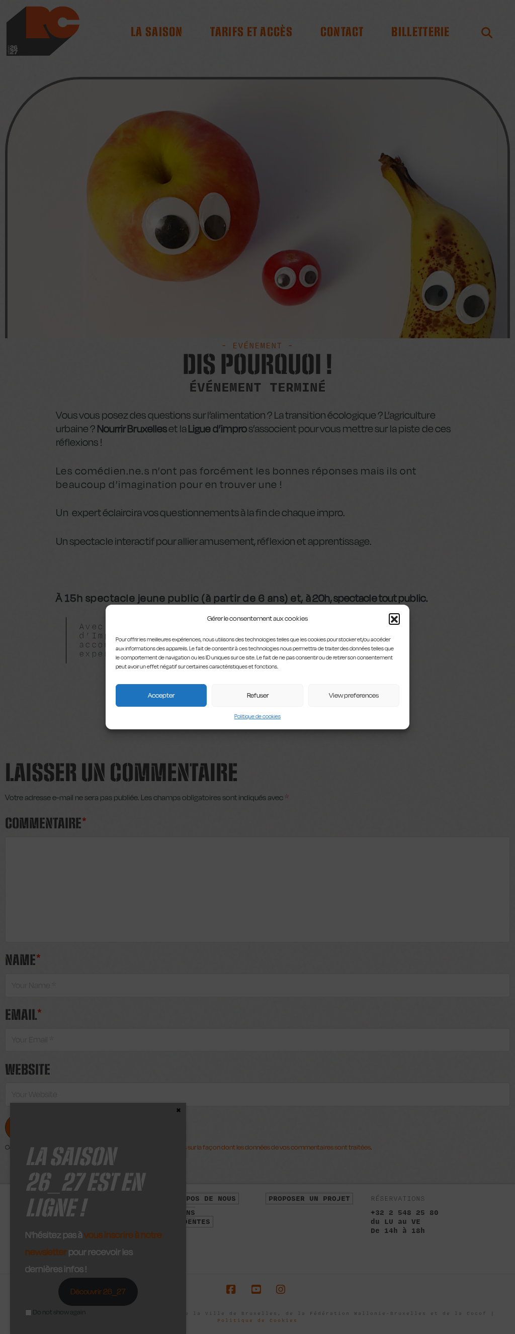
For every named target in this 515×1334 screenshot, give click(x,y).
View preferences (354, 695)
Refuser (258, 695)
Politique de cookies (257, 716)
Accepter (161, 695)
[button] (394, 619)
